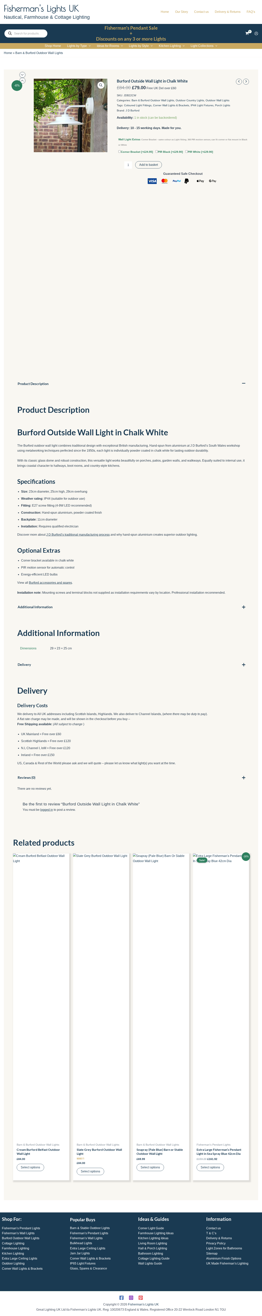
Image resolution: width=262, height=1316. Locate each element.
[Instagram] (131, 1297)
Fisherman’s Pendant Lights (21, 1228)
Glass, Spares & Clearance (88, 1268)
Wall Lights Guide (150, 1263)
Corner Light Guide (151, 1228)
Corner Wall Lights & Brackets (171, 105)
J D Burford (132, 110)
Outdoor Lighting (13, 1263)
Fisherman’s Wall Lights (18, 1233)
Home (8, 53)
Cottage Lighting (13, 1243)
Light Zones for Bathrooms (224, 1248)
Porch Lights (222, 105)
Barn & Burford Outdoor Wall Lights (39, 53)
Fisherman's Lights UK (41, 8)
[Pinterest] (140, 1297)
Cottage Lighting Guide (154, 1258)
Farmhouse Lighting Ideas (156, 1233)
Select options (30, 1167)
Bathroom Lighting (150, 1253)
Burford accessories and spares (50, 582)
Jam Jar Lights (80, 1253)
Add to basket (148, 164)
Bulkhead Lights (81, 1243)
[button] (89, 46)
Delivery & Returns (219, 1238)
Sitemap (212, 1253)
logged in (46, 809)
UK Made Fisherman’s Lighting (227, 1263)
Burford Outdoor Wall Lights (20, 1238)
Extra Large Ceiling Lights (19, 1258)
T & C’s (211, 1233)
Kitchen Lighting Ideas (153, 1238)
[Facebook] (121, 1297)
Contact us (213, 1228)
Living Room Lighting (152, 1243)
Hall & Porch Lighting (152, 1248)
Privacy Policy (216, 1243)
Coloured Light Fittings (138, 105)
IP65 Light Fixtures (83, 1263)
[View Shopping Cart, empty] (246, 33)
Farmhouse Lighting (15, 1248)
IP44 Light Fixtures (202, 105)
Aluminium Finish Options (223, 1258)
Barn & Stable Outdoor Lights (90, 1228)
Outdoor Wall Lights (217, 100)
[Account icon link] (256, 33)
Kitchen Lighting (13, 1253)
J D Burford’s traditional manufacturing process (78, 534)
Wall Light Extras (182, 142)
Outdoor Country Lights (190, 100)
